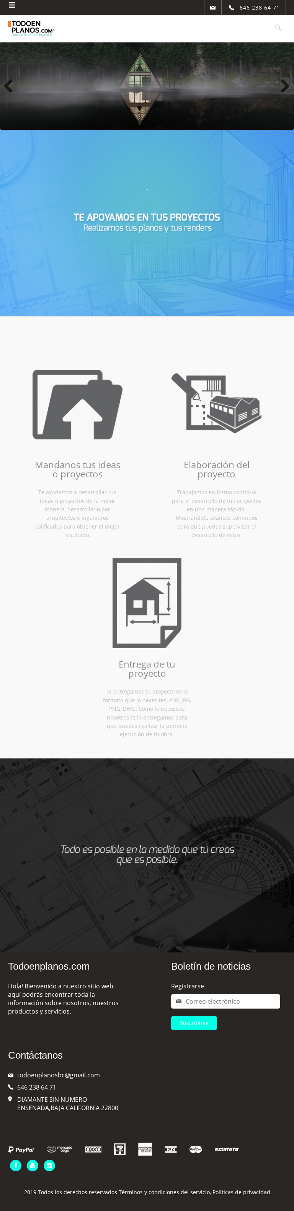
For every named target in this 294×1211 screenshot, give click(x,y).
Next (282, 86)
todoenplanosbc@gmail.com (58, 1075)
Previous (11, 86)
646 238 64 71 (36, 1087)
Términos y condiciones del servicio (164, 1192)
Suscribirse (194, 1023)
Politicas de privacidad (241, 1192)
